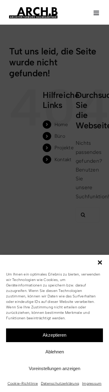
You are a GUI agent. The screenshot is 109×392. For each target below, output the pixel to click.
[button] (100, 262)
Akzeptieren (54, 335)
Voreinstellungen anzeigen (54, 368)
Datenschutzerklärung (60, 383)
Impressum (91, 383)
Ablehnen (54, 351)
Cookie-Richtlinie (23, 383)
